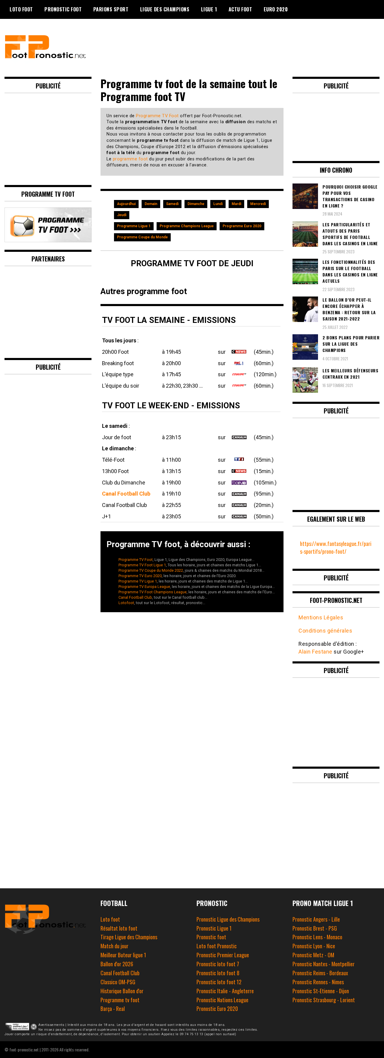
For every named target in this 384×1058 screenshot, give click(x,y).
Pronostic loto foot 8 (217, 973)
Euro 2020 (276, 9)
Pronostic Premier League (222, 955)
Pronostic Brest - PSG (314, 928)
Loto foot (110, 919)
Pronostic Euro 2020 (217, 1008)
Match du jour (114, 946)
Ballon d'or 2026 (116, 964)
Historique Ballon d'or (121, 991)
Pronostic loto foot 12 (219, 982)
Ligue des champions (165, 9)
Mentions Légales (320, 617)
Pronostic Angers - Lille (316, 919)
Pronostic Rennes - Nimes (318, 982)
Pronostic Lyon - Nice (313, 946)
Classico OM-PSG (117, 982)
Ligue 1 (209, 9)
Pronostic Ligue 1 (214, 928)
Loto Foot (21, 9)
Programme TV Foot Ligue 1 (142, 565)
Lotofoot (126, 603)
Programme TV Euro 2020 (140, 576)
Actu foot (240, 9)
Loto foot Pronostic (216, 946)
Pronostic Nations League (222, 1000)
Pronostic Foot (63, 9)
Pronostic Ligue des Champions (228, 919)
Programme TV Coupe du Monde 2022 (150, 570)
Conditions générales (325, 630)
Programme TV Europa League (144, 586)
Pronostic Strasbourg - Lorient (323, 1000)
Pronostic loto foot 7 (217, 964)
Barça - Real (112, 1008)
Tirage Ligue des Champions (128, 937)
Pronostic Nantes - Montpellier (323, 964)
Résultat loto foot (118, 928)
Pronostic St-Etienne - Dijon (320, 991)
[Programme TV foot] (48, 240)
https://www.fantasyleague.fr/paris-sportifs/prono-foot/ (335, 547)
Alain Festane (315, 651)
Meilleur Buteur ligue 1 (123, 955)
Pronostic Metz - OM (313, 955)
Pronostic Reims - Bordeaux (320, 973)
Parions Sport (111, 9)
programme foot (130, 159)
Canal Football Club (126, 493)
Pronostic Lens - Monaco (317, 937)
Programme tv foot (120, 1000)
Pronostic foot (211, 937)
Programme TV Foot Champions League (152, 592)
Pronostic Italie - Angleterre (225, 991)
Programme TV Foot (157, 115)
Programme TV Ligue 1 (137, 581)
